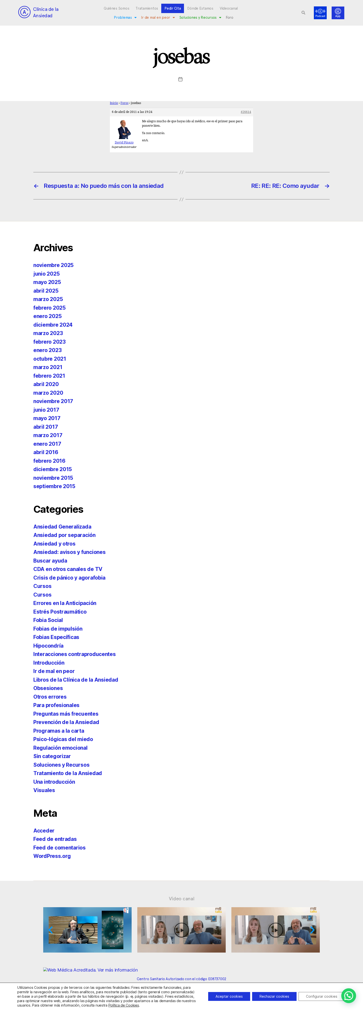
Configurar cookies (321, 996)
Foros (124, 103)
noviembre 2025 (53, 265)
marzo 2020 (48, 393)
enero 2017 (47, 444)
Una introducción (54, 782)
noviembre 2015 (53, 478)
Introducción (48, 663)
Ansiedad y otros (54, 544)
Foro (229, 17)
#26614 (246, 112)
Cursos (42, 586)
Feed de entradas (55, 839)
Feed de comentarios (59, 848)
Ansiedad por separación (64, 535)
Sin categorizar (52, 756)
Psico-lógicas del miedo (63, 739)
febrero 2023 (49, 342)
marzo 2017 (47, 435)
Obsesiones (48, 688)
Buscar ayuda (50, 561)
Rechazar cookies (274, 996)
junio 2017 (46, 410)
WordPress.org (52, 856)
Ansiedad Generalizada (62, 527)
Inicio (114, 103)
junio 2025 (46, 274)
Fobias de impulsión (57, 629)
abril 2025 (45, 291)
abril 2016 (45, 452)
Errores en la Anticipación (64, 603)
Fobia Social (48, 620)
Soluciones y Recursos (198, 17)
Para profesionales (56, 705)
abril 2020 (46, 384)
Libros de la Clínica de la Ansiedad (75, 680)
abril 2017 (45, 427)
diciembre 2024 (53, 325)
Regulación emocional (60, 748)
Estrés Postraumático (60, 612)
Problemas (123, 17)
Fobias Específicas (56, 637)
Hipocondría (48, 646)
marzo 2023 (48, 333)
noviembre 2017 (53, 401)
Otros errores (50, 697)
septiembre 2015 (54, 486)
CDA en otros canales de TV (67, 569)
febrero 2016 (49, 461)
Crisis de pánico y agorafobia (69, 578)
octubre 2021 (49, 359)
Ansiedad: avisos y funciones (69, 552)
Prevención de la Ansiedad (66, 722)
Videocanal (229, 8)
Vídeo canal (181, 899)
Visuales (44, 790)
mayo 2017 (46, 418)
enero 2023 (47, 350)
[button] (303, 12)
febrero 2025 (49, 308)
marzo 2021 (47, 367)
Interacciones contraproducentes (74, 654)
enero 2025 (47, 316)
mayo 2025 (47, 282)
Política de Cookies (123, 1005)
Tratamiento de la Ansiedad (67, 773)
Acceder (44, 831)
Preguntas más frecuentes (66, 714)
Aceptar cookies (229, 996)
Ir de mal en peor (155, 17)
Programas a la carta (58, 731)
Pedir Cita (172, 8)
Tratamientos (147, 8)
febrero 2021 (49, 376)
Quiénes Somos (116, 8)
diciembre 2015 (52, 469)
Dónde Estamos (200, 8)
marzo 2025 (48, 299)
